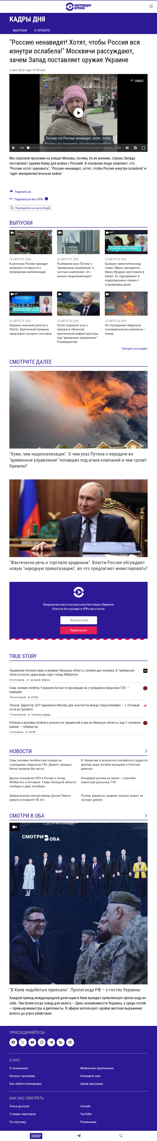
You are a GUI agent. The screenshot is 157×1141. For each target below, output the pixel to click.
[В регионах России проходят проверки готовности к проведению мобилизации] (30, 242)
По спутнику (17, 1122)
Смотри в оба (26, 815)
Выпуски (20, 30)
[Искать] (121, 1136)
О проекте (42, 30)
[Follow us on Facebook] (13, 1042)
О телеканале (18, 1068)
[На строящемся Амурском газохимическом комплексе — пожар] (126, 304)
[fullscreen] (143, 148)
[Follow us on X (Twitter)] (23, 1042)
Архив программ (91, 1084)
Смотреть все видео (135, 348)
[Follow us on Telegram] (51, 1042)
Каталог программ (22, 1076)
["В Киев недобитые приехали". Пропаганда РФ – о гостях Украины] (78, 903)
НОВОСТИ (20, 751)
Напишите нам (90, 1076)
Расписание (88, 1122)
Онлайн (85, 1106)
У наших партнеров (22, 1114)
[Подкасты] (70, 1042)
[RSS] (60, 1042)
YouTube (86, 1114)
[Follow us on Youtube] (32, 1042)
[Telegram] (78, 1136)
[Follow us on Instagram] (42, 1042)
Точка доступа (19, 1106)
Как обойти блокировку (25, 1084)
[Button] (20, 192)
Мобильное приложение (97, 1068)
